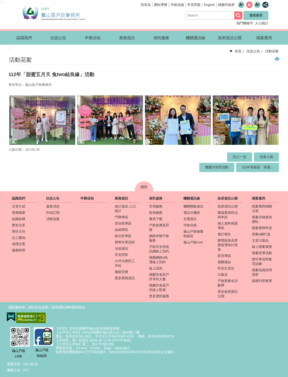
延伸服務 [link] (155, 213)
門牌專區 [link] (121, 217)
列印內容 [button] (277, 59)
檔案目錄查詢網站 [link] (262, 219)
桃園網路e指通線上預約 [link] (158, 260)
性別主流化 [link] (226, 268)
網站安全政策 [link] (38, 307)
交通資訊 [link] (190, 219)
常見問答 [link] (121, 255)
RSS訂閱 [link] (53, 213)
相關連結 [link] (224, 262)
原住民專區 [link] (123, 223)
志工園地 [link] (18, 238)
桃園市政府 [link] (226, 5)
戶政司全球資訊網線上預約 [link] (159, 249)
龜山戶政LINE (18, 353)
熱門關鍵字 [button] (244, 23)
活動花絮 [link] (272, 51)
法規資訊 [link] (121, 248)
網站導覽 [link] (160, 5)
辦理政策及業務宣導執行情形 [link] (228, 245)
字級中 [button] (249, 5)
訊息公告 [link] (58, 38)
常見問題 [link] (194, 5)
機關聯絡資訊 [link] (193, 206)
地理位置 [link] (18, 244)
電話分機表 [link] (191, 213)
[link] (11, 317)
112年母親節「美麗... (257, 167)
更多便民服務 (159, 296)
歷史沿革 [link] (18, 225)
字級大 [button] (257, 5)
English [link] (209, 5)
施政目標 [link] (121, 272)
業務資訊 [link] (127, 38)
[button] (42, 120)
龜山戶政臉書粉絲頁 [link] (193, 234)
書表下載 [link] (155, 219)
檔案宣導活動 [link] (262, 253)
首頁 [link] (238, 51)
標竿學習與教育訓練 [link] (262, 261)
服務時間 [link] (18, 250)
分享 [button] (265, 5)
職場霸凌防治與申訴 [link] (228, 215)
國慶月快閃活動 (216, 167)
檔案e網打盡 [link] (261, 234)
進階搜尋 (256, 15)
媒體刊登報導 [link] (262, 281)
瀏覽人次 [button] (13, 370)
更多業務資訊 (125, 278)
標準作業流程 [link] (125, 242)
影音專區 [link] (224, 256)
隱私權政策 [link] (16, 307)
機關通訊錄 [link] (195, 38)
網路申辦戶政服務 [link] (159, 238)
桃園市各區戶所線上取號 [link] (159, 288)
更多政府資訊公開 (228, 294)
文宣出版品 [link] (260, 240)
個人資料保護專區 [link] (228, 226)
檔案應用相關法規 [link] (262, 209)
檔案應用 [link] (264, 38)
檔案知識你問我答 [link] (262, 272)
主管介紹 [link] (18, 206)
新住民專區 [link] (123, 236)
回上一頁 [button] (239, 157)
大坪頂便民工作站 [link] (125, 263)
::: (1, 194)
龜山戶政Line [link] (193, 242)
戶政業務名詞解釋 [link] (228, 283)
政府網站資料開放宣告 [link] (68, 307)
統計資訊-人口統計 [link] (125, 209)
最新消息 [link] (53, 206)
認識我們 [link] (24, 38)
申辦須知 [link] (93, 38)
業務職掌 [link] (18, 213)
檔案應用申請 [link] (262, 228)
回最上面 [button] (266, 157)
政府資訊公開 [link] (230, 38)
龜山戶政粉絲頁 (42, 353)
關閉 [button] (144, 187)
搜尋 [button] (238, 15)
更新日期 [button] (13, 364)
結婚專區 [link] (121, 230)
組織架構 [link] (18, 219)
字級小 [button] (241, 5)
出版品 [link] (223, 274)
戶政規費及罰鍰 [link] (159, 227)
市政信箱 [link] (177, 5)
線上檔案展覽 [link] (262, 247)
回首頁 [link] (146, 5)
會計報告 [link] (224, 234)
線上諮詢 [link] (155, 268)
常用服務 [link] (155, 206)
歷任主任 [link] (18, 231)
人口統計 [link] (261, 23)
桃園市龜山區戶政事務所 (54, 12)
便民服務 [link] (161, 38)
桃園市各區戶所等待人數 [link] (159, 277)
